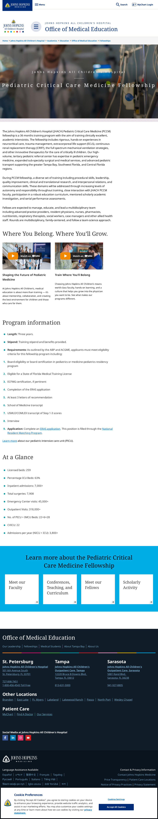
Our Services (44, 714)
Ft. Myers (38, 699)
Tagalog (57, 774)
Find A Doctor (25, 714)
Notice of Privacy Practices (116, 784)
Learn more (9, 441)
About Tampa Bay (74, 646)
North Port (104, 699)
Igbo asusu (34, 784)
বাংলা (64, 784)
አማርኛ (18, 774)
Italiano (35, 779)
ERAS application (50, 429)
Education (64, 40)
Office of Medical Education (81, 29)
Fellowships (105, 40)
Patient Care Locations (142, 779)
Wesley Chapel (123, 699)
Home (5, 40)
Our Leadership (11, 646)
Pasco (90, 699)
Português (21, 779)
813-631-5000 (62, 685)
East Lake (23, 699)
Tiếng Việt (49, 779)
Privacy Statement (145, 784)
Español (7, 774)
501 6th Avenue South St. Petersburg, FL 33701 (25, 670)
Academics (52, 40)
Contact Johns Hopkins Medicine (137, 774)
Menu (40, 6)
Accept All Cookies (116, 807)
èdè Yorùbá (51, 784)
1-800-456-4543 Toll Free (16, 685)
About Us (93, 646)
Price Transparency (115, 779)
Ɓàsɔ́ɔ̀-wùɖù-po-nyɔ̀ (13, 784)
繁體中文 (31, 774)
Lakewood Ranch (72, 699)
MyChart (7, 714)
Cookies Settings (116, 799)
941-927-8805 (115, 685)
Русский (7, 779)
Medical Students (51, 646)
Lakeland (52, 699)
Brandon (7, 699)
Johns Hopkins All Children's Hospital (78, 23)
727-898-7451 (10, 681)
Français (44, 774)
